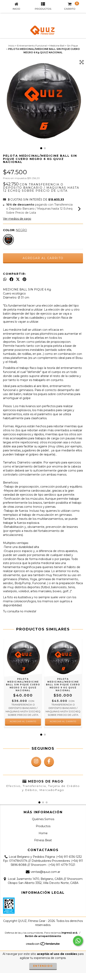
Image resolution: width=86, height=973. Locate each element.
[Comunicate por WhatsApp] (78, 941)
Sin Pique (72, 45)
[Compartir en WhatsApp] (5, 279)
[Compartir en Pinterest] (24, 279)
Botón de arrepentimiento (43, 936)
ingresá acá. (69, 932)
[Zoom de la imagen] (81, 62)
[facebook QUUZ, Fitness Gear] (49, 762)
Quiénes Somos (43, 819)
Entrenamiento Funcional (32, 45)
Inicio (11, 45)
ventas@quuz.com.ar (45, 872)
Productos (43, 826)
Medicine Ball (56, 45)
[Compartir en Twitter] (18, 279)
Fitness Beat (43, 840)
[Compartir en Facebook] (11, 279)
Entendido (43, 965)
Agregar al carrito (23, 721)
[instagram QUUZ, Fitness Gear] (36, 762)
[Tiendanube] (43, 944)
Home (43, 833)
